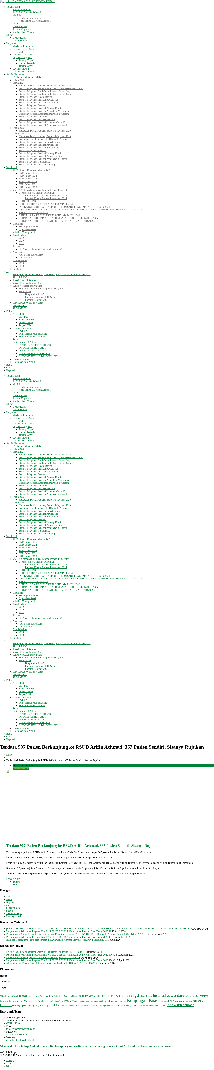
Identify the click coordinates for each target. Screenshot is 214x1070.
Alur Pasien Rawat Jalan (31, 254)
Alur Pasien (18, 252)
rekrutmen (119, 1005)
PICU (77, 1005)
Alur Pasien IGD (27, 257)
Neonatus (188, 1001)
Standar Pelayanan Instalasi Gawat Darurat (40, 142)
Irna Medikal (25, 1000)
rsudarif (16, 881)
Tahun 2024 (18, 82)
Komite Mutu (19, 235)
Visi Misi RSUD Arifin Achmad (35, 20)
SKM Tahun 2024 (28, 175)
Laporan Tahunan (21, 359)
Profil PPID (18, 314)
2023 (21, 243)
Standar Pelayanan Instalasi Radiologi (37, 119)
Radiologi (102, 1005)
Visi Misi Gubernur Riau (31, 18)
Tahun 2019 (18, 133)
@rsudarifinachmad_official (20, 1040)
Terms (9, 1063)
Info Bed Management (24, 232)
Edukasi (17, 246)
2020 (21, 240)
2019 (21, 237)
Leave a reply (13, 879)
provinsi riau (93, 1005)
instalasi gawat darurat (170, 995)
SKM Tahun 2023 (28, 178)
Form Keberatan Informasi (32, 336)
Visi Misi (17, 15)
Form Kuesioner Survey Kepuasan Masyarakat (42, 288)
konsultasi (108, 1001)
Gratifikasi (18, 223)
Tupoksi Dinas (20, 26)
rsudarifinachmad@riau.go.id (20, 1029)
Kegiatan (10, 902)
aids (2, 995)
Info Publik (11, 167)
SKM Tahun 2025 (28, 173)
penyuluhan (53, 1005)
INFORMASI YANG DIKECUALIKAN (40, 356)
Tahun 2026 (18, 80)
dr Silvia (98, 996)
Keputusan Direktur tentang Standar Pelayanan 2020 (45, 130)
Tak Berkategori (14, 913)
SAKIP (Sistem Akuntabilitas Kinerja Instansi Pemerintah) (41, 190)
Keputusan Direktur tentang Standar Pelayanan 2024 (45, 85)
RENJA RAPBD (27, 201)
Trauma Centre (26, 66)
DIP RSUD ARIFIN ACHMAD (35, 345)
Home (9, 754)
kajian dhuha (58, 1001)
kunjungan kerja (120, 1001)
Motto (15, 23)
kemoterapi (98, 1001)
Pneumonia (84, 1005)
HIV (126, 995)
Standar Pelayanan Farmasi (32, 105)
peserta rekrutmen (67, 1005)
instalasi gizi (193, 996)
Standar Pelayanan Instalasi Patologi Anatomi (41, 156)
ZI (7, 271)
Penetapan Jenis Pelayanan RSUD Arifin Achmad (43, 139)
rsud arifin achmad (180, 1005)
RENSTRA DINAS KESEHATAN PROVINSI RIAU (46, 204)
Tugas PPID (25, 325)
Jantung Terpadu (27, 60)
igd (136, 995)
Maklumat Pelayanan (23, 46)
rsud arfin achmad (157, 1005)
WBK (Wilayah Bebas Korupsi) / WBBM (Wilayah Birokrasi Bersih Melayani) (52, 274)
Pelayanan (11, 43)
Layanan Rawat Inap (23, 54)
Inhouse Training (146, 996)
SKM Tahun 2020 (28, 187)
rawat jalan (110, 1005)
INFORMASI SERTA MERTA (34, 353)
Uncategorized (13, 916)
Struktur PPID (26, 322)
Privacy (10, 1060)
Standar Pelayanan (15, 74)
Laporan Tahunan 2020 (36, 300)
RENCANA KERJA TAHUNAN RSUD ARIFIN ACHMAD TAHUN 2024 (58, 221)
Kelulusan (89, 1001)
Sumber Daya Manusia (24, 32)
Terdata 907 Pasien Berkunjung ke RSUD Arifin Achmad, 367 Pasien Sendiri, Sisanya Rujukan (82, 846)
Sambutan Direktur (22, 9)
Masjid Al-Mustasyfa (173, 1001)
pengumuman (13, 907)
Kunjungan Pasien (144, 1000)
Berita (9, 364)
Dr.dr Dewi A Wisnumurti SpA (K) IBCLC (47, 996)
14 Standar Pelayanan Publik (27, 77)
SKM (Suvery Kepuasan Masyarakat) (31, 170)
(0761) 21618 (13, 1023)
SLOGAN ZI (19, 308)
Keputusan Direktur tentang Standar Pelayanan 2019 (45, 136)
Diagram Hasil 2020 (35, 294)
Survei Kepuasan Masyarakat (27, 285)
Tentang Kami (13, 6)
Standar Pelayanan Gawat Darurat (35, 97)
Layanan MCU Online (24, 71)
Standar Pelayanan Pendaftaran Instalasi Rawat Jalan (45, 94)
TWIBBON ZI (20, 305)
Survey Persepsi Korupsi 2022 (28, 283)
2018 (21, 263)
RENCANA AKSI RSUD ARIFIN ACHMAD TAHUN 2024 (50, 215)
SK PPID (23, 316)
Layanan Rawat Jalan (23, 49)
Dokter (9, 35)
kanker (68, 1000)
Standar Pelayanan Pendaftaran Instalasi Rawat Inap (44, 91)
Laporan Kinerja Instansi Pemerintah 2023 (46, 195)
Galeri (9, 367)
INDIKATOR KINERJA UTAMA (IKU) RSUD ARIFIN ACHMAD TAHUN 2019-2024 (64, 206)
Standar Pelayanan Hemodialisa (34, 116)
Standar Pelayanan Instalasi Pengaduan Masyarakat (44, 111)
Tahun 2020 (18, 128)
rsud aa (137, 1005)
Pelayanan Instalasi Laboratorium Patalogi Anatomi (44, 113)
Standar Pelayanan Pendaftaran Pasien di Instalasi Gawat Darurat (51, 88)
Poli (21, 51)
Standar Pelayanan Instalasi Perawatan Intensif (42, 122)
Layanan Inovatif (21, 68)
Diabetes (8, 996)
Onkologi (16, 1005)
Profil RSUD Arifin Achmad (27, 12)
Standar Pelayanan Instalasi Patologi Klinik (40, 108)
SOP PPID (24, 331)
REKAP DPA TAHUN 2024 (33, 212)
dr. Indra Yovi (86, 995)
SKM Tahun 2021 (28, 184)
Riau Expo (128, 1005)
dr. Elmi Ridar (72, 996)
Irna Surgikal (40, 1001)
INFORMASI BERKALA (32, 347)
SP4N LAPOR (20, 277)
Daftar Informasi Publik (24, 342)
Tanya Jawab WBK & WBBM (28, 302)
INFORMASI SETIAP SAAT (34, 350)
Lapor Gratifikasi (27, 229)
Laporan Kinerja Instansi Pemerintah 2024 (46, 198)
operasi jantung (27, 1005)
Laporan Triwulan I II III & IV (40, 297)
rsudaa (145, 1005)
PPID (9, 311)
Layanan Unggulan (22, 57)
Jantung (49, 1001)
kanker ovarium (79, 1001)
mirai (8, 905)
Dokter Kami (19, 37)
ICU (131, 996)
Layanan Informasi (22, 328)
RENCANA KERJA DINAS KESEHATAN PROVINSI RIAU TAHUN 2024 (58, 218)
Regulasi (17, 269)
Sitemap (10, 1066)
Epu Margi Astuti (112, 995)
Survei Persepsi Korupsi (24, 280)
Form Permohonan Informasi (33, 333)
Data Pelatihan (20, 260)
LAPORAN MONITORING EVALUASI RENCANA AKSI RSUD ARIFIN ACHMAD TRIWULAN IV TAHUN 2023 (80, 209)
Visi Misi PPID (26, 319)
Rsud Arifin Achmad (16, 1034)
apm (8, 896)
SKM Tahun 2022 (28, 181)
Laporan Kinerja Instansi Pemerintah (37, 192)
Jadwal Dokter (20, 40)
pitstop (9, 910)
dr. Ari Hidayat (19, 996)
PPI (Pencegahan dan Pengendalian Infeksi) (40, 249)
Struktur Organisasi (22, 29)
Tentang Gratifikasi (28, 226)
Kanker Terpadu (27, 63)
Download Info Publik (24, 362)
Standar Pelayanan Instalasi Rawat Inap (38, 102)
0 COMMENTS (21, 768)
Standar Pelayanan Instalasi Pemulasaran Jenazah (43, 125)
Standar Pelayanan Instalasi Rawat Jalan (38, 99)
